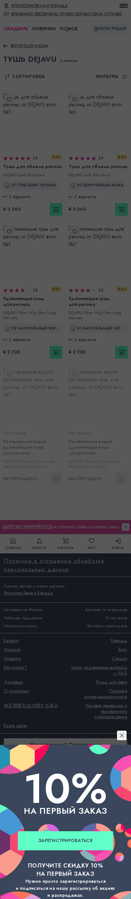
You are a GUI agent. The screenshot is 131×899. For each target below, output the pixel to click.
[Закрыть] (65, 372)
